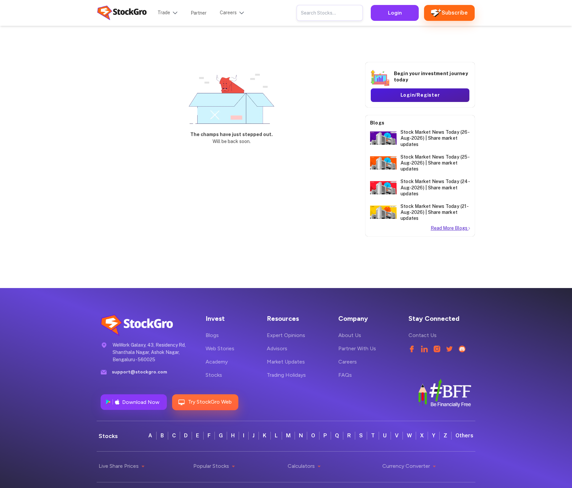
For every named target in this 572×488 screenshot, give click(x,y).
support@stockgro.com (139, 372)
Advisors (277, 348)
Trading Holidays (286, 375)
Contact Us (422, 335)
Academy (217, 362)
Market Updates (286, 362)
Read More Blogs (449, 228)
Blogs (212, 335)
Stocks (214, 375)
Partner (199, 13)
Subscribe (455, 13)
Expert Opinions (286, 335)
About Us (349, 335)
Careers (347, 362)
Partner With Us (357, 348)
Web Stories (220, 348)
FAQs (345, 375)
